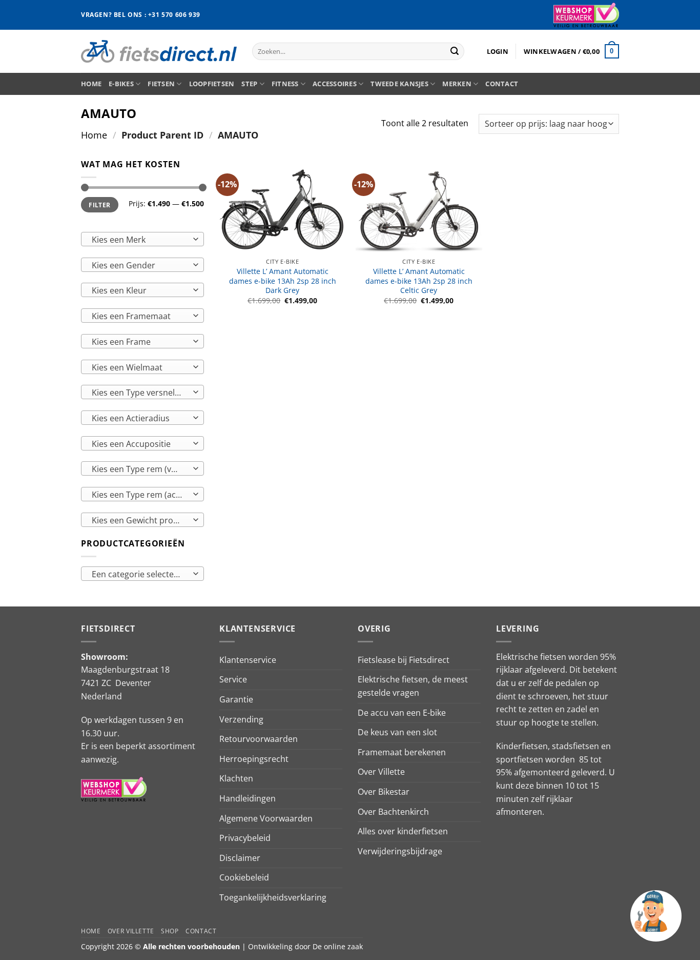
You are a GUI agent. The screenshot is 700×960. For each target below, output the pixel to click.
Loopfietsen (212, 83)
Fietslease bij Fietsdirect (403, 659)
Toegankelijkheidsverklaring (272, 897)
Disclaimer (239, 858)
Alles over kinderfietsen (403, 831)
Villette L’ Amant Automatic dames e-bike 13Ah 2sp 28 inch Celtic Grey (418, 281)
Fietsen (161, 83)
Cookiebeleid (244, 877)
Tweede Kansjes (399, 83)
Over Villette (381, 771)
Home (91, 83)
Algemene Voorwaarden (266, 818)
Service (233, 679)
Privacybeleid (245, 838)
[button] (497, 51)
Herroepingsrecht (254, 759)
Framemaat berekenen (402, 752)
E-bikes (121, 83)
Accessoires (335, 83)
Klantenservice (247, 659)
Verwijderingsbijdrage (400, 851)
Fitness (285, 83)
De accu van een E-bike (402, 712)
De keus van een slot (397, 732)
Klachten (236, 778)
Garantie (236, 699)
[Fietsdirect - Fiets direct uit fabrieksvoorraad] (159, 51)
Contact (501, 83)
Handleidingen (247, 798)
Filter (99, 205)
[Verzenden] (454, 51)
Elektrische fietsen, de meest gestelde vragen (413, 686)
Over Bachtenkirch (393, 811)
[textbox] (140, 239)
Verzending (241, 719)
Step (249, 83)
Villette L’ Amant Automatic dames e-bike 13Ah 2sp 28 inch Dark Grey (282, 281)
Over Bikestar (383, 791)
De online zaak (338, 946)
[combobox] (142, 239)
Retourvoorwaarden (258, 739)
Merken (456, 83)
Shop (169, 931)
